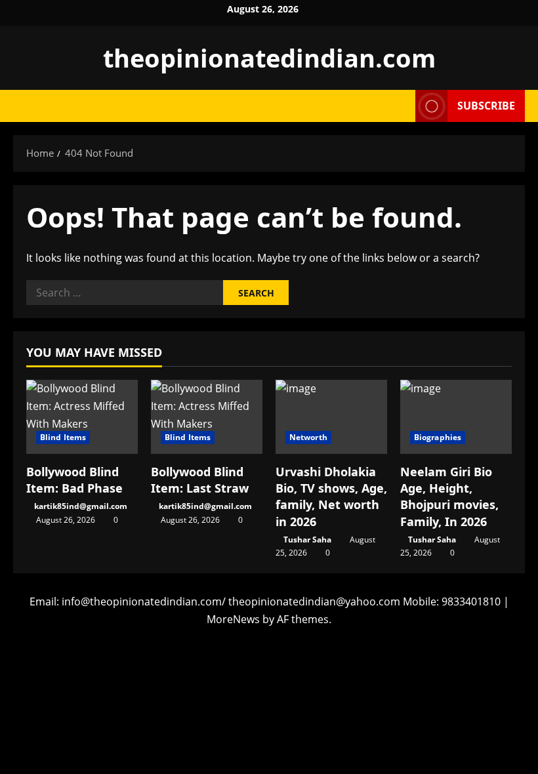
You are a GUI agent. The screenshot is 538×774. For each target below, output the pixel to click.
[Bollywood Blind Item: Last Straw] (206, 417)
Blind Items (63, 437)
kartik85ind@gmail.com (80, 506)
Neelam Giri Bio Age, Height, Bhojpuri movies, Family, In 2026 (449, 496)
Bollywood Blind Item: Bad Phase (74, 480)
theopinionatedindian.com (269, 58)
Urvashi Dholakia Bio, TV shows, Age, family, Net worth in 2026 (331, 496)
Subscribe (486, 105)
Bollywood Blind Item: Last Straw (200, 480)
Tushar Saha (307, 539)
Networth (308, 437)
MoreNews (233, 619)
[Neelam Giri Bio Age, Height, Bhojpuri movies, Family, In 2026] (456, 417)
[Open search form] (401, 106)
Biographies (437, 437)
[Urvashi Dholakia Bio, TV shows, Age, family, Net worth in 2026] (331, 417)
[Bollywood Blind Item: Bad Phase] (82, 417)
